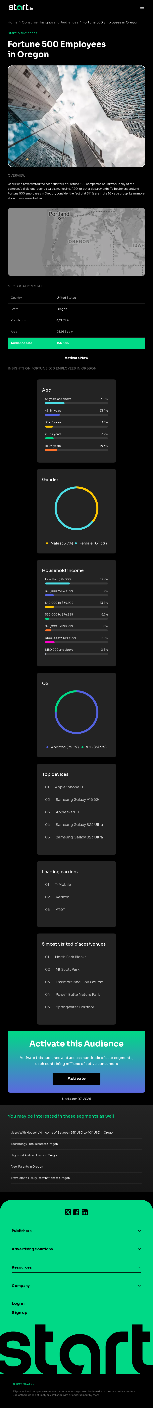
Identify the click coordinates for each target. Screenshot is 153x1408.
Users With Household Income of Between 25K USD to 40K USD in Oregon (62, 1132)
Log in (18, 1303)
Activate (77, 1078)
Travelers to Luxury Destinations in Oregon (40, 1178)
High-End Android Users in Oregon (34, 1155)
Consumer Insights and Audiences (50, 22)
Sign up (19, 1312)
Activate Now (76, 358)
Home (13, 22)
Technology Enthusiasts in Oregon (34, 1144)
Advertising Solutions (32, 1249)
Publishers (21, 1231)
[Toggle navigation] (141, 7)
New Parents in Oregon (27, 1166)
